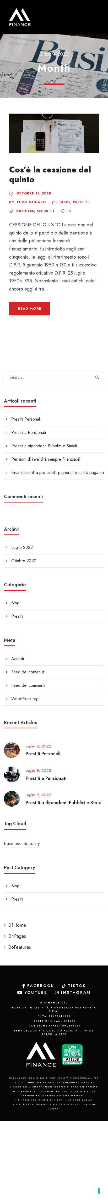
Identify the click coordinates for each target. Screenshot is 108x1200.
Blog (65, 202)
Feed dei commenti (28, 685)
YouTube (35, 992)
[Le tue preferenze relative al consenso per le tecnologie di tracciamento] (99, 1191)
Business (25, 211)
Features (19, 947)
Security (46, 211)
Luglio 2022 (22, 547)
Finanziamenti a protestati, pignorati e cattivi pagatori (57, 473)
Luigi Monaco (31, 202)
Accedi (17, 659)
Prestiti (81, 202)
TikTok (77, 986)
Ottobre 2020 (23, 561)
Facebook (40, 986)
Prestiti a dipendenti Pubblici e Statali (44, 446)
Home (17, 925)
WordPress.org (25, 699)
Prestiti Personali (26, 419)
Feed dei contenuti (28, 672)
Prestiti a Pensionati (28, 432)
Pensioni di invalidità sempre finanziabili (45, 459)
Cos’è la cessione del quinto (50, 174)
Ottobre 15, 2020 (33, 193)
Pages (17, 936)
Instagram (76, 992)
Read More (29, 308)
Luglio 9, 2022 (38, 746)
